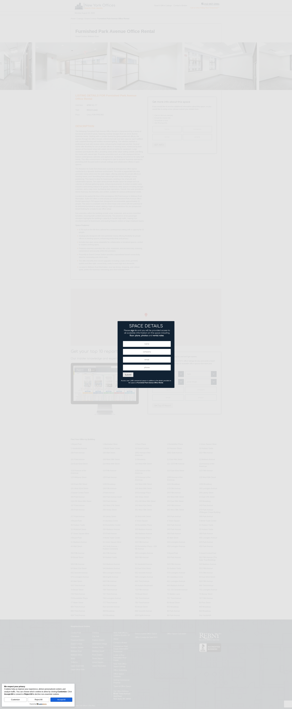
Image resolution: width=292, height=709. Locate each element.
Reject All (38, 700)
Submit (128, 375)
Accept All (61, 700)
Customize (15, 700)
